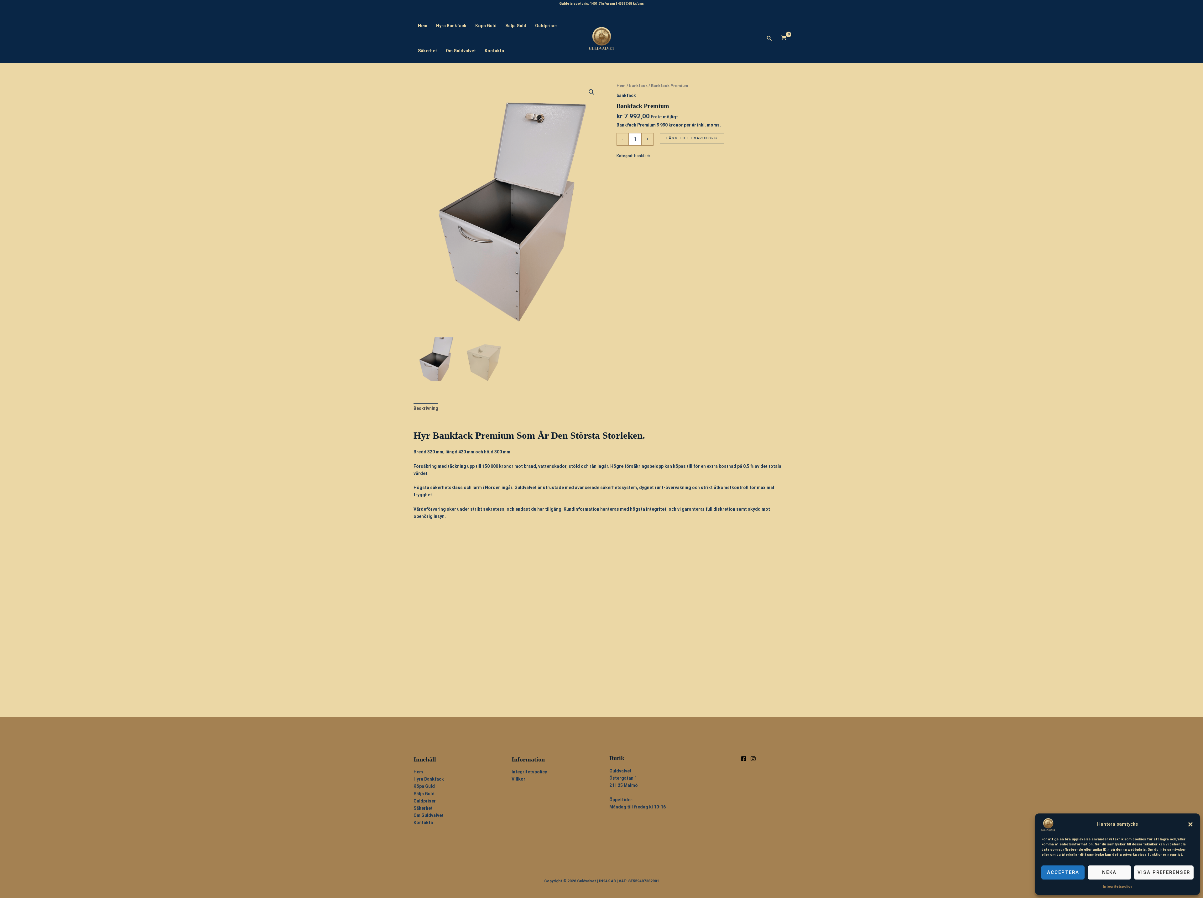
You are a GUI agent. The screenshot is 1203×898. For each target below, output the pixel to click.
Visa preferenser (1164, 872)
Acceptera (1063, 872)
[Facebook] (744, 758)
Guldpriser (546, 25)
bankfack (638, 85)
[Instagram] (753, 758)
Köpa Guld (486, 25)
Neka (1109, 872)
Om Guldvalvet (461, 50)
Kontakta (494, 50)
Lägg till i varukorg (691, 138)
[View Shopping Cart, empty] (784, 38)
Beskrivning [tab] (426, 408)
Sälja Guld (515, 25)
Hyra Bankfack (451, 25)
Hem (422, 25)
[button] (1190, 824)
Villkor (518, 779)
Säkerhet (427, 50)
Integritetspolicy (1117, 887)
